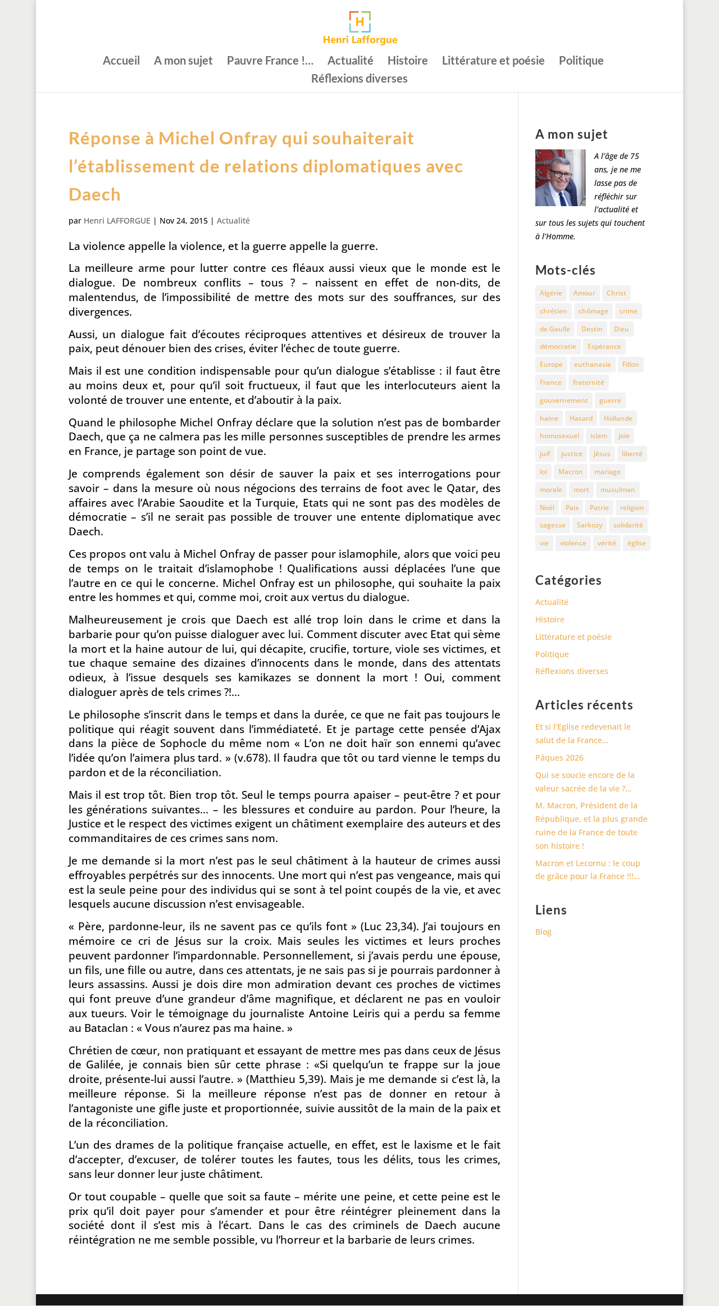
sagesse (553, 525)
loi (543, 471)
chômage (593, 311)
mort (581, 489)
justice (572, 453)
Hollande (618, 418)
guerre (610, 400)
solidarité (628, 525)
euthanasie (592, 364)
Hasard (581, 418)
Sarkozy (589, 525)
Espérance (604, 346)
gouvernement (564, 400)
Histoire (408, 61)
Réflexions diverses (359, 79)
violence (573, 543)
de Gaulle (555, 329)
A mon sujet (183, 61)
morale (551, 489)
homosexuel (559, 435)
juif (545, 453)
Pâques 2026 (559, 757)
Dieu (621, 329)
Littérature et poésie (493, 61)
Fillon (630, 364)
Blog (543, 931)
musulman (617, 489)
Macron (570, 471)
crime (629, 311)
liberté (632, 453)
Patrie (599, 507)
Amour (584, 293)
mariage (607, 471)
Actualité (350, 61)
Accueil (121, 61)
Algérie (551, 293)
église (636, 543)
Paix (572, 507)
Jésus (602, 453)
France (551, 382)
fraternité (588, 382)
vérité (607, 543)
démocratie (558, 346)
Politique (581, 61)
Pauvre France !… (270, 61)
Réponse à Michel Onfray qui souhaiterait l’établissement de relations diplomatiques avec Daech (266, 165)
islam (598, 435)
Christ (616, 293)
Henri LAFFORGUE (117, 220)
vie (544, 543)
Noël (547, 507)
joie (624, 435)
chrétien (553, 311)
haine (549, 418)
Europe (551, 364)
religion (632, 507)
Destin (592, 329)
